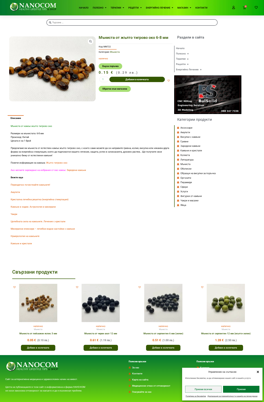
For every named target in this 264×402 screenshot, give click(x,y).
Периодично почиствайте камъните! (30, 184)
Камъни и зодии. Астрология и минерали (33, 206)
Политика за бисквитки (196, 396)
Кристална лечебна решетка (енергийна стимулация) (39, 199)
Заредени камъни (76, 170)
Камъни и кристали (21, 243)
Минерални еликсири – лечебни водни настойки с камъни (43, 228)
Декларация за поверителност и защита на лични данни (232, 396)
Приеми (241, 389)
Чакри (14, 214)
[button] (257, 371)
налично (38, 326)
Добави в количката (137, 79)
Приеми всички (203, 389)
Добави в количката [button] (38, 347)
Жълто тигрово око (56, 162)
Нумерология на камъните (25, 236)
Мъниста (115, 52)
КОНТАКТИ (201, 7)
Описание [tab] (15, 118)
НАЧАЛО (83, 7)
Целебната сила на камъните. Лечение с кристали (38, 221)
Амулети (15, 192)
